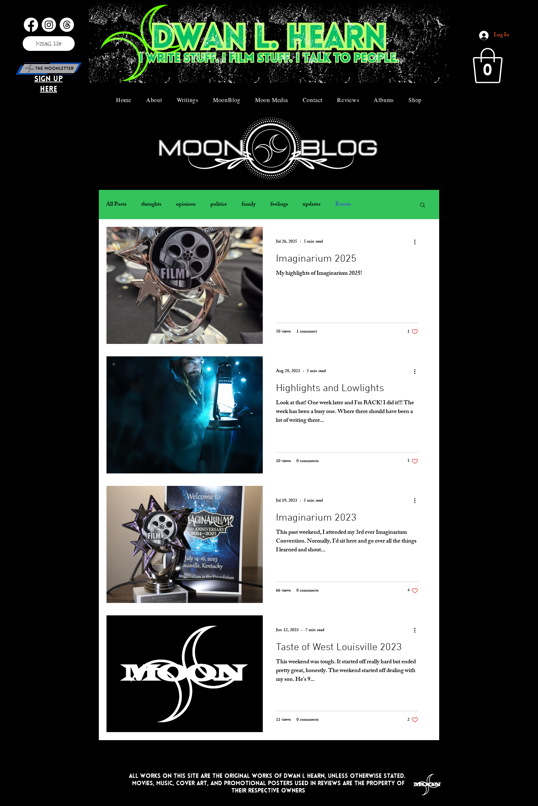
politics (218, 205)
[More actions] (417, 241)
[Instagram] (49, 25)
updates (312, 205)
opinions (186, 205)
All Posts (116, 205)
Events (343, 205)
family (249, 205)
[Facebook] (31, 25)
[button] (487, 65)
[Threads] (67, 25)
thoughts (151, 205)
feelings (279, 205)
